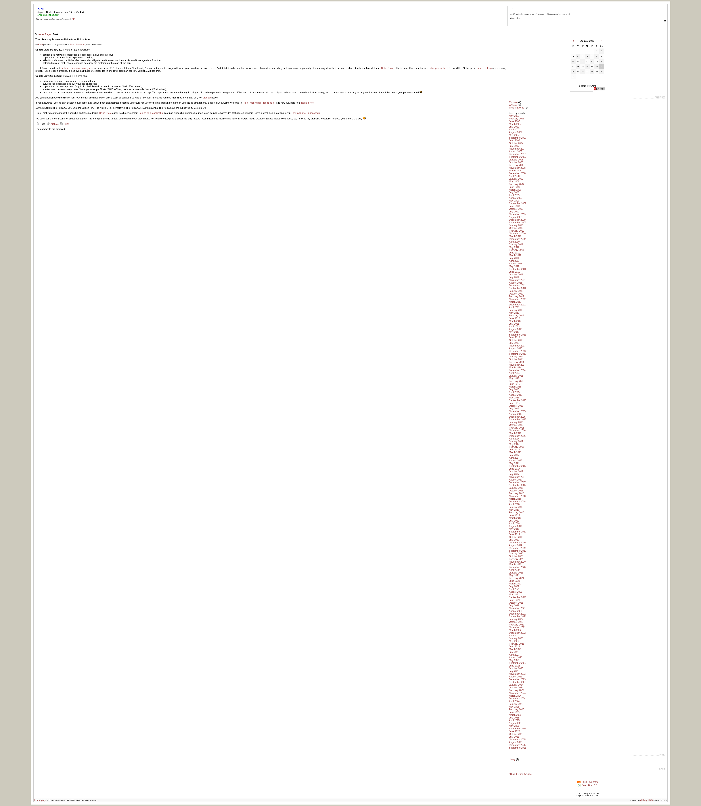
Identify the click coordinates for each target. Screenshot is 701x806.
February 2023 (516, 643)
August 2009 (515, 198)
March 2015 (515, 386)
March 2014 (515, 367)
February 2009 (516, 184)
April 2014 (514, 373)
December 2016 (517, 436)
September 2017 (517, 466)
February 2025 (516, 709)
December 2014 (517, 370)
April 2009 (514, 195)
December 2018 (517, 501)
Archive (54, 124)
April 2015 (514, 392)
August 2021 (515, 591)
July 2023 (514, 652)
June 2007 (514, 121)
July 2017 (514, 455)
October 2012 (516, 293)
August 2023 (515, 657)
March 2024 (515, 695)
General (513, 105)
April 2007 (514, 129)
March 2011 (515, 255)
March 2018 (515, 498)
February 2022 (516, 624)
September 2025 (517, 728)
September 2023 (517, 663)
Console (513, 102)
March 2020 (515, 564)
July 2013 (514, 323)
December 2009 (517, 219)
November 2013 (517, 345)
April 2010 (514, 241)
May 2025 (514, 706)
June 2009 (514, 187)
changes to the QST (441, 68)
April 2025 (514, 720)
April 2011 (514, 260)
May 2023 (514, 641)
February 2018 (516, 493)
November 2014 (517, 364)
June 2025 (514, 712)
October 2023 (516, 668)
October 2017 (516, 471)
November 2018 (517, 496)
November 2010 (517, 233)
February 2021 (516, 578)
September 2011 (517, 269)
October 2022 (516, 622)
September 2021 (517, 597)
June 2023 (514, 646)
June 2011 (514, 252)
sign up (207, 97)
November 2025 (517, 739)
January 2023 (516, 638)
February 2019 (516, 512)
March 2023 (515, 649)
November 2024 (517, 693)
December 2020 (517, 567)
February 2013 (516, 315)
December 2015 (517, 416)
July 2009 (514, 192)
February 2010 (516, 230)
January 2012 (516, 291)
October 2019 (516, 537)
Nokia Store (387, 68)
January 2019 (516, 507)
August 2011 (515, 263)
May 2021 (514, 575)
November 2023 (517, 674)
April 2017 (514, 457)
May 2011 (514, 247)
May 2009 (514, 181)
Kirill (74, 19)
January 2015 (516, 375)
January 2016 (516, 422)
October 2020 (516, 556)
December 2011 (517, 285)
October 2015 (516, 405)
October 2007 (516, 143)
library (512, 759)
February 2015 (516, 381)
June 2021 (514, 581)
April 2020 (514, 570)
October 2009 (516, 209)
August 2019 (515, 526)
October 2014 (516, 359)
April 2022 (514, 635)
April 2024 (514, 701)
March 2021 (515, 583)
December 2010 (517, 239)
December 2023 (517, 679)
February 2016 (516, 427)
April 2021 (514, 589)
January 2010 (516, 225)
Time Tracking (77, 44)
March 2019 (515, 518)
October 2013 (516, 340)
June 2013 (514, 318)
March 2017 (515, 452)
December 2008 (517, 173)
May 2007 (514, 116)
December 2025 (517, 745)
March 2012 (515, 302)
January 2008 (516, 159)
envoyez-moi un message (306, 113)
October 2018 (516, 490)
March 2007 (515, 124)
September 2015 (517, 400)
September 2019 (517, 531)
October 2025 (516, 734)
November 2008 (517, 167)
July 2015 (514, 389)
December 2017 (517, 482)
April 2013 (514, 326)
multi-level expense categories (77, 68)
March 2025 (515, 715)
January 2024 (516, 684)
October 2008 (516, 162)
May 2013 (514, 312)
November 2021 (517, 608)
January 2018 (516, 488)
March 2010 (515, 236)
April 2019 (514, 523)
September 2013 (517, 334)
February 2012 (516, 296)
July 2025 (514, 717)
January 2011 (516, 244)
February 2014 (516, 362)
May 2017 (514, 444)
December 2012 (517, 304)
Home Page (44, 34)
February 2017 (516, 446)
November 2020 (517, 561)
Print (66, 124)
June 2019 (514, 515)
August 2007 (515, 132)
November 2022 (517, 627)
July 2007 (514, 126)
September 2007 (517, 137)
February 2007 (516, 118)
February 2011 (516, 250)
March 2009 (515, 189)
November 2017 (517, 477)
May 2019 (514, 509)
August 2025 (515, 723)
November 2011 (517, 280)
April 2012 (514, 307)
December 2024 (517, 698)
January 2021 (516, 572)
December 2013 (517, 351)
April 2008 (514, 176)
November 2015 (517, 411)
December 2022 (517, 632)
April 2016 (514, 438)
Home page (40, 800)
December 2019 (517, 548)
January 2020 (516, 553)
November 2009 (517, 214)
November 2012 (517, 299)
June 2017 (514, 449)
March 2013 (515, 321)
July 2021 (514, 586)
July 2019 (514, 520)
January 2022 (516, 619)
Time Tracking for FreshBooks (258, 102)
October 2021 (516, 602)
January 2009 (516, 178)
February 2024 (516, 690)
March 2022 (515, 630)
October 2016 (516, 425)
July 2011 (514, 258)
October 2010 (516, 228)
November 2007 (517, 148)
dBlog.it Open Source (520, 774)
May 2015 (514, 378)
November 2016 (517, 430)
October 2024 (516, 687)
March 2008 (515, 170)
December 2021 (517, 613)
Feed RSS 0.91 (589, 781)
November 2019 (517, 542)
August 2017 (515, 460)
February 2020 (516, 559)
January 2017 (516, 441)
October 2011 (516, 274)
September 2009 (517, 203)
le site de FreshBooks (151, 113)
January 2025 (516, 704)
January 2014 (516, 356)
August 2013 (515, 329)
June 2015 (514, 384)
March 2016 (515, 433)
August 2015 (515, 395)
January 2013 (516, 310)
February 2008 (516, 165)
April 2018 (514, 504)
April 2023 (514, 654)
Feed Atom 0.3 (589, 785)
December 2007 (517, 154)
